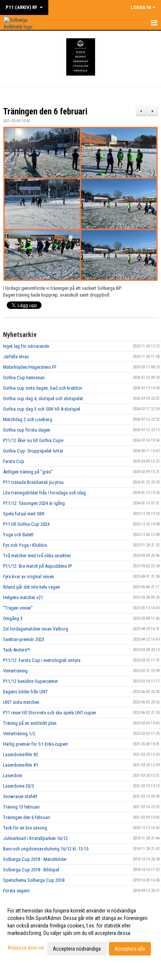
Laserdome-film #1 (20, 765)
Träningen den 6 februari (45, 112)
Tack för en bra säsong (25, 828)
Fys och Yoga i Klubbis (25, 545)
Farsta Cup (13, 461)
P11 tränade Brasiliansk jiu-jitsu (33, 482)
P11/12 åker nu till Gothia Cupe (33, 440)
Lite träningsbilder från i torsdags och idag (44, 493)
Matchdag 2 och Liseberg (27, 419)
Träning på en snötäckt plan (30, 723)
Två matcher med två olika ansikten (37, 555)
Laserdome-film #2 (20, 754)
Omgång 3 (12, 618)
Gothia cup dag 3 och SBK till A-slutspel (41, 409)
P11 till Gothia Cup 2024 (26, 524)
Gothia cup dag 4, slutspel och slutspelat (43, 398)
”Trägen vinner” (18, 608)
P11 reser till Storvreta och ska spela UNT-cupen (49, 712)
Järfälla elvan (16, 356)
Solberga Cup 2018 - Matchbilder (35, 859)
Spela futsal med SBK (24, 513)
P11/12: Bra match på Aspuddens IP (37, 566)
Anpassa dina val (25, 948)
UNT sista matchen (21, 702)
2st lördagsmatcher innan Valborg (35, 629)
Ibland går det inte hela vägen (31, 587)
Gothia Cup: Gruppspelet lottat (33, 451)
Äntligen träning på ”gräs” (28, 472)
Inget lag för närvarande (26, 346)
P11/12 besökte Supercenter (30, 681)
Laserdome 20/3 (18, 786)
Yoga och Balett (18, 534)
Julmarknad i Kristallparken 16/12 (35, 838)
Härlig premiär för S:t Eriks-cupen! (35, 744)
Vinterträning (15, 671)
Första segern (16, 890)
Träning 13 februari (21, 807)
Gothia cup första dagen (26, 430)
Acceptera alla (130, 949)
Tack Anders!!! (16, 650)
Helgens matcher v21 (23, 597)
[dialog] (80, 929)
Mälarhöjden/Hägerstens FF (30, 367)
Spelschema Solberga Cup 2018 (33, 880)
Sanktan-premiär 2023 (23, 639)
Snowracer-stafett (20, 796)
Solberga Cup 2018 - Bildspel (31, 869)
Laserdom (12, 775)
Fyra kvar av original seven (28, 576)
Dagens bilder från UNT (25, 691)
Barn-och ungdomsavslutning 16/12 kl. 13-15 (45, 849)
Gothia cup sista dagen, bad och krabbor (42, 388)
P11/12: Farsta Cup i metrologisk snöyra (41, 660)
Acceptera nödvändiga (77, 949)
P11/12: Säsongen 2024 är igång (34, 503)
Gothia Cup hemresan (24, 377)
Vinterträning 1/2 (19, 733)
